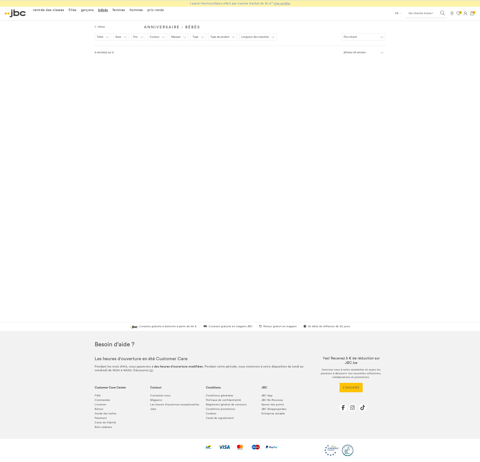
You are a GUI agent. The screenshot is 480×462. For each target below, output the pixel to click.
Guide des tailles (105, 413)
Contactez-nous (160, 395)
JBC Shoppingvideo (273, 409)
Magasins (156, 400)
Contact (155, 387)
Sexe (118, 36)
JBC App (267, 395)
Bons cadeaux (103, 427)
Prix (135, 36)
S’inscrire (351, 387)
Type (195, 36)
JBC (264, 387)
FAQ (97, 395)
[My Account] (465, 13)
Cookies (211, 413)
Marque (176, 36)
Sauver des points (272, 404)
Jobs (153, 409)
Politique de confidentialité (223, 400)
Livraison (100, 404)
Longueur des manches (255, 36)
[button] (48, 10)
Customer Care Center (110, 387)
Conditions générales (219, 395)
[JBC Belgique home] (15, 13)
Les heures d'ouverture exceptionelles (174, 404)
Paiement (101, 418)
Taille (100, 36)
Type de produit (219, 36)
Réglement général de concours (226, 404)
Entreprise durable (273, 413)
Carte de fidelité (105, 422)
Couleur (154, 36)
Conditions (213, 387)
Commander (102, 400)
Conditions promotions (220, 409)
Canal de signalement (220, 418)
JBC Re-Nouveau (272, 400)
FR (396, 13)
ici (151, 370)
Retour (99, 409)
